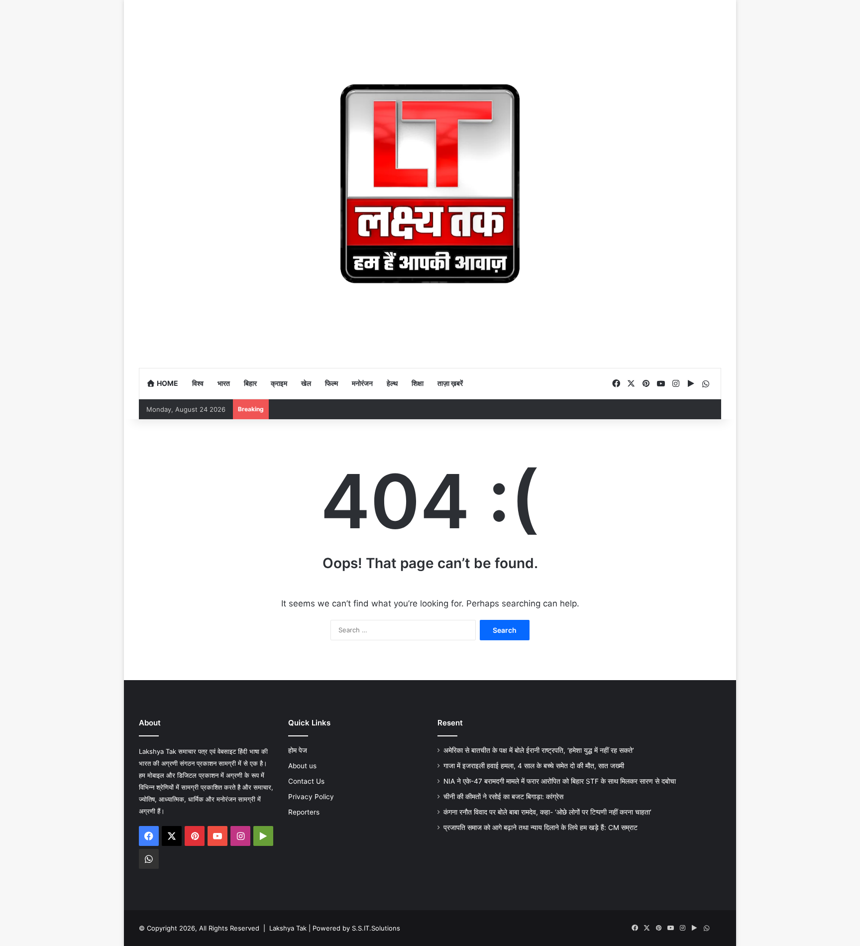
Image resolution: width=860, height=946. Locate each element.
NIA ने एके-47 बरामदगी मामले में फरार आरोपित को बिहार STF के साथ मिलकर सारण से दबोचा (559, 781)
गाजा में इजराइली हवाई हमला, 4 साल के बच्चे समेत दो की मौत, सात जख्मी (533, 766)
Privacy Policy (311, 797)
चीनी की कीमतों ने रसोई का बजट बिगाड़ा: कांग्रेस (504, 797)
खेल (306, 383)
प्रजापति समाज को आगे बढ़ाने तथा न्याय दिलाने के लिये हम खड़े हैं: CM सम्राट (540, 827)
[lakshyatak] (430, 184)
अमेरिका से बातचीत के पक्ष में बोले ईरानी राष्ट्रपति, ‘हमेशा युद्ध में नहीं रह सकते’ (538, 750)
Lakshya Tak (288, 928)
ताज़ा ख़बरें (450, 383)
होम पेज (297, 750)
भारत (223, 383)
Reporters (304, 812)
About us (302, 766)
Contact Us (306, 781)
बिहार (250, 383)
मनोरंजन (362, 383)
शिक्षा (418, 383)
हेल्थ (392, 383)
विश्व (198, 383)
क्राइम (279, 383)
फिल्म (331, 383)
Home (166, 383)
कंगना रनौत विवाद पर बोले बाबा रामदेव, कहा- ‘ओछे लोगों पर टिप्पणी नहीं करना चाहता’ (547, 812)
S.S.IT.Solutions (376, 928)
